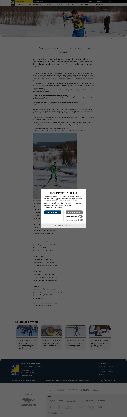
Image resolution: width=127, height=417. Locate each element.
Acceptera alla (52, 212)
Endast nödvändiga (74, 212)
